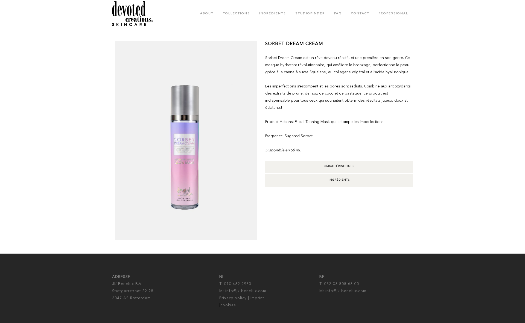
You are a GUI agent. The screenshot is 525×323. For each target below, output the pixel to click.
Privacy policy (233, 298)
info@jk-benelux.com (245, 291)
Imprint (257, 298)
